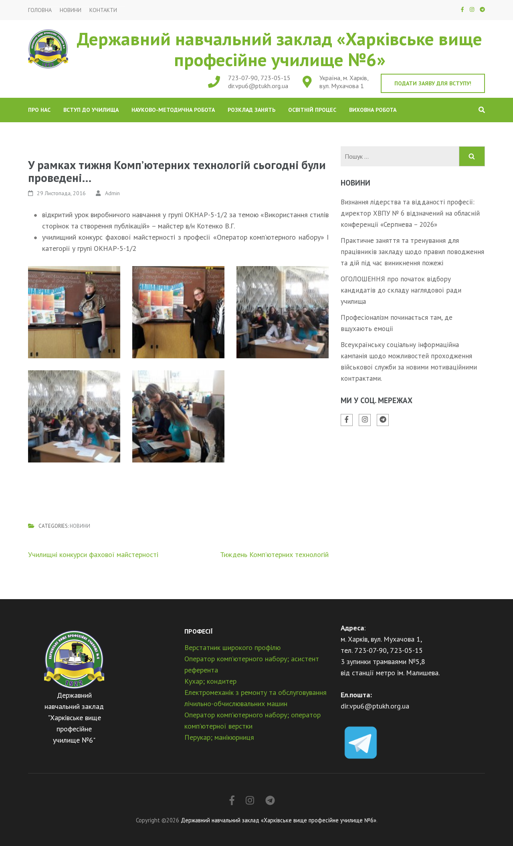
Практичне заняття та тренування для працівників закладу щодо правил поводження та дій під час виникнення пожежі (412, 251)
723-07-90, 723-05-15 (259, 78)
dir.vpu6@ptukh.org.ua (258, 86)
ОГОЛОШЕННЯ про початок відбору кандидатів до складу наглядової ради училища (401, 290)
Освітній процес (312, 109)
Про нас (39, 109)
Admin (112, 193)
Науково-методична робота (173, 109)
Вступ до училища (91, 109)
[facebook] (462, 9)
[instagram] (472, 9)
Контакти (103, 10)
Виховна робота (372, 109)
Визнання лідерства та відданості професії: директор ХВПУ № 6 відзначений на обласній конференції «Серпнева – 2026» (410, 213)
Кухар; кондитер (210, 681)
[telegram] (482, 9)
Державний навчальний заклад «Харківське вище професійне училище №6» (279, 49)
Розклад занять (251, 109)
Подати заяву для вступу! (432, 83)
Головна (40, 10)
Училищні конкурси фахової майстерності (93, 554)
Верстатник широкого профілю (232, 647)
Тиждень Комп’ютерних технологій (274, 554)
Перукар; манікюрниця (219, 737)
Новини (70, 10)
